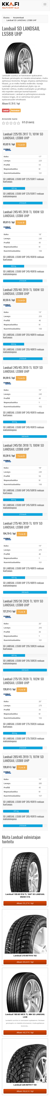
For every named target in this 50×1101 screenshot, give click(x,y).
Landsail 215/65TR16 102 (25, 955)
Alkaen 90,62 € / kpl (25, 1091)
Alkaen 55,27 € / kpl (25, 903)
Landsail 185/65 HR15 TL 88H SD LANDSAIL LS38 (25, 1015)
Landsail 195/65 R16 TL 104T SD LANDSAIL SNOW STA (25, 895)
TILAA (20, 144)
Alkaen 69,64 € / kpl (25, 962)
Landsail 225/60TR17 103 (25, 1085)
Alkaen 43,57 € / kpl (25, 1032)
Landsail (6, 110)
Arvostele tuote (9, 119)
